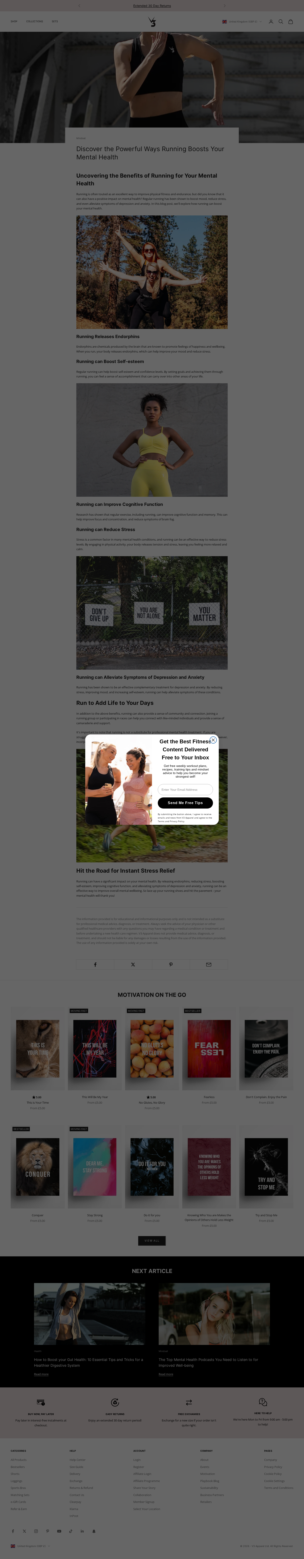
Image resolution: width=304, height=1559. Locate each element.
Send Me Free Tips (185, 803)
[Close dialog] (213, 740)
